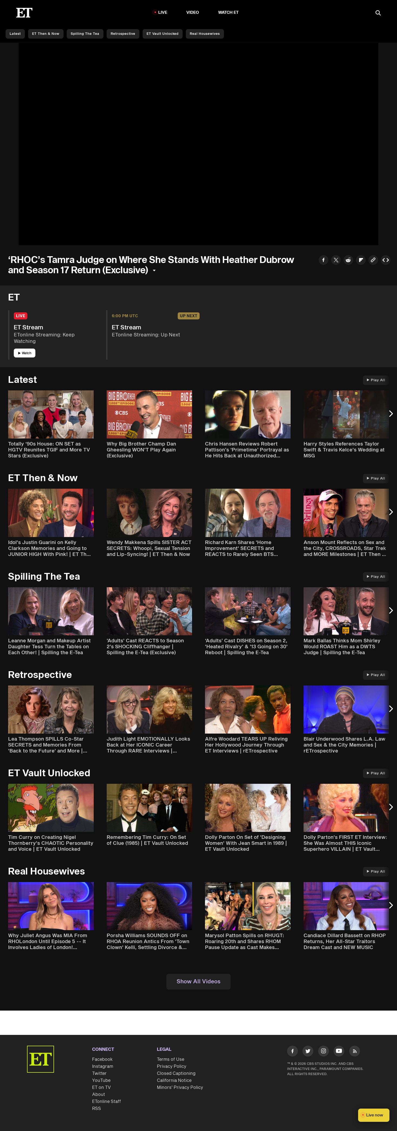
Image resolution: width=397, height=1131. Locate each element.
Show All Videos (198, 982)
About (98, 1094)
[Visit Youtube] (339, 1051)
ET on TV (101, 1087)
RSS (96, 1108)
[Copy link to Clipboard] (373, 261)
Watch (26, 353)
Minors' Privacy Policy (180, 1087)
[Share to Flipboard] (360, 261)
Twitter (99, 1073)
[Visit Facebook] (292, 1052)
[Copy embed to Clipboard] (385, 261)
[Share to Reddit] (348, 261)
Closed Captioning (176, 1073)
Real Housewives (205, 33)
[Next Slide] (390, 416)
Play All (378, 380)
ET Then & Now (45, 33)
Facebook (102, 1059)
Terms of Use (170, 1059)
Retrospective (123, 33)
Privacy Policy (171, 1066)
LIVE (162, 12)
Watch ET (228, 12)
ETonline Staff (106, 1101)
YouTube (101, 1080)
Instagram (102, 1066)
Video (192, 12)
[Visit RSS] (354, 1052)
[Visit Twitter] (307, 1052)
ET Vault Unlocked (163, 33)
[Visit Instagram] (323, 1052)
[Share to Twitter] (336, 261)
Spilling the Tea (85, 33)
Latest (15, 33)
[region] (198, 144)
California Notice (174, 1080)
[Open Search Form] (378, 13)
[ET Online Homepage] (24, 12)
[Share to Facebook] (323, 261)
